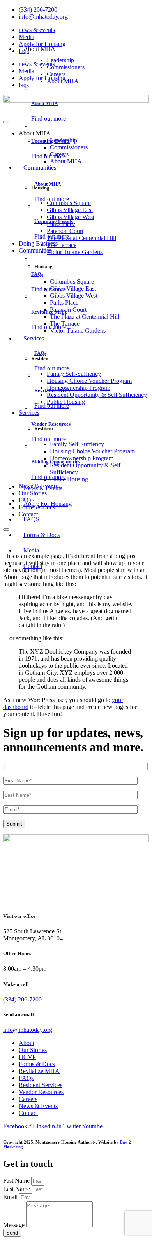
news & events (37, 29)
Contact (32, 566)
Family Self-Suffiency (74, 373)
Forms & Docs (41, 534)
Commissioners (66, 67)
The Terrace (61, 245)
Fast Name (17, 1180)
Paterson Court (65, 231)
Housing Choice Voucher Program (89, 380)
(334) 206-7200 (22, 999)
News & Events (42, 488)
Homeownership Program (78, 387)
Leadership (60, 60)
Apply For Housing (47, 503)
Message (14, 1225)
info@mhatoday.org (27, 1029)
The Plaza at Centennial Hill (81, 238)
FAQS (31, 519)
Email (11, 1197)
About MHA (63, 81)
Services (33, 338)
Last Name (17, 1189)
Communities (39, 167)
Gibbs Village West (70, 217)
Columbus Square (69, 203)
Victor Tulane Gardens (75, 252)
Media (26, 36)
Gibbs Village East (70, 210)
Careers (56, 74)
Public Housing (66, 401)
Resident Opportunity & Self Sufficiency (97, 394)
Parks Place (61, 224)
